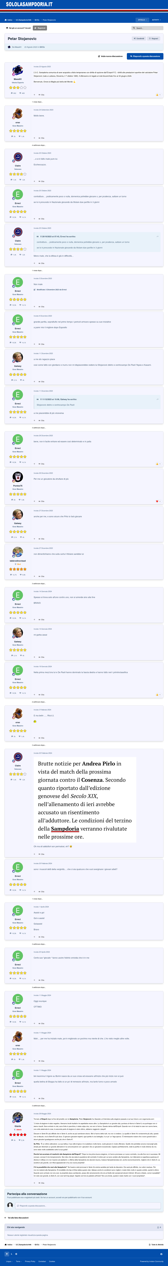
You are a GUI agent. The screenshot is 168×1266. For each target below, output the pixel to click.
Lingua (9, 1261)
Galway (17, 366)
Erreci (18, 203)
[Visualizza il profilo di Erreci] (18, 194)
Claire (18, 165)
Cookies (52, 1261)
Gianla (18, 1126)
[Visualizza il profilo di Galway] (18, 357)
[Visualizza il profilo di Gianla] (18, 1117)
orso (18, 122)
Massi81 (18, 47)
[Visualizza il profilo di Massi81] (9, 47)
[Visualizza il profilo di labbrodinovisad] (18, 552)
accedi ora (60, 1197)
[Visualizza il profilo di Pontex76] (18, 477)
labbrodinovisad (18, 560)
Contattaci (42, 1261)
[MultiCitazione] (34, 95)
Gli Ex (42, 47)
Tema (18, 1261)
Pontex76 (17, 485)
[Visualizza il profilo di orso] (18, 113)
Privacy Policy (30, 1261)
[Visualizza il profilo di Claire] (18, 157)
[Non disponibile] (85, 758)
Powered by (151, 1261)
